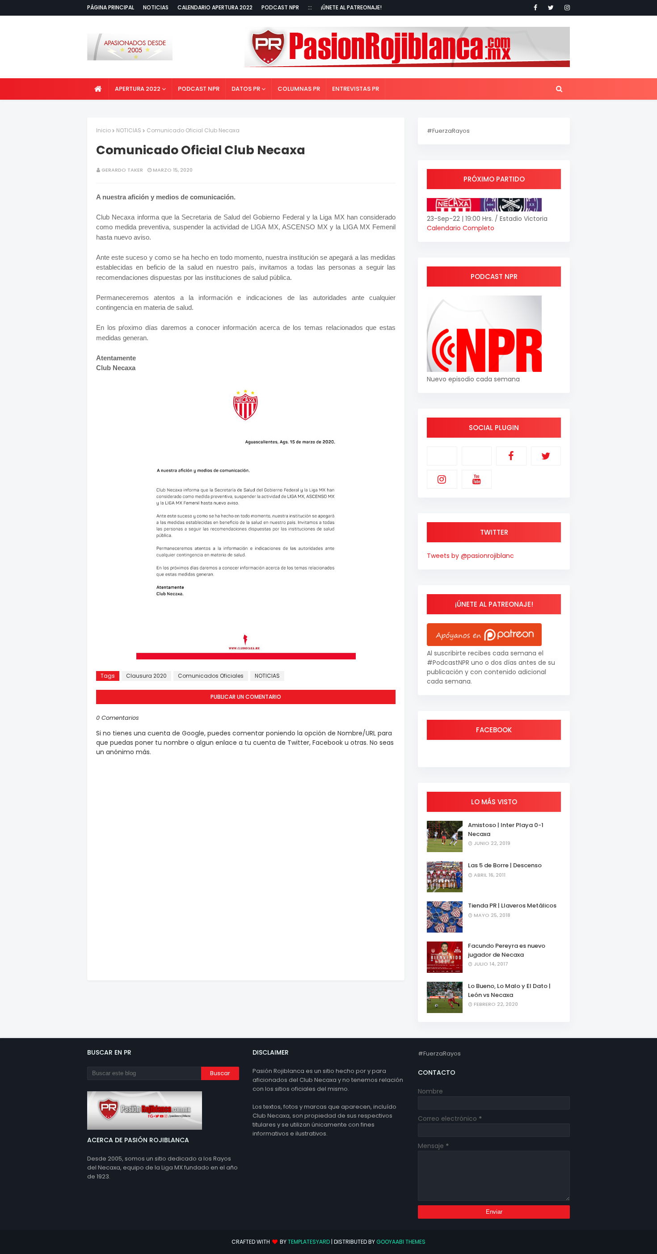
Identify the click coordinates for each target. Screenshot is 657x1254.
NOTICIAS (128, 130)
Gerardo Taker (122, 169)
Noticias (155, 7)
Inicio (103, 130)
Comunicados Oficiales (211, 676)
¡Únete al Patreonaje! (351, 7)
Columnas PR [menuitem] (299, 88)
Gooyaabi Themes (400, 1242)
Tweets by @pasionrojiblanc (470, 555)
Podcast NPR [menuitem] (198, 88)
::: (310, 7)
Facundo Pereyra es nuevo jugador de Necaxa (506, 950)
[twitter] (551, 7)
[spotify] (477, 456)
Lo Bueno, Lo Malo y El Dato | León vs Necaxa (509, 990)
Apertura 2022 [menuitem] (137, 88)
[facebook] (535, 7)
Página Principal (110, 7)
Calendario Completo (460, 228)
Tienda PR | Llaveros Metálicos (512, 905)
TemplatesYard (309, 1242)
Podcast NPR (280, 7)
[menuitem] (98, 89)
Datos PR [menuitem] (246, 88)
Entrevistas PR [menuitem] (355, 88)
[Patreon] (442, 456)
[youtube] (477, 479)
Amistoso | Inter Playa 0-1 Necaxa (505, 829)
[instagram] (565, 7)
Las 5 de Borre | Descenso (505, 865)
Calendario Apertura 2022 (215, 7)
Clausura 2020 (146, 676)
